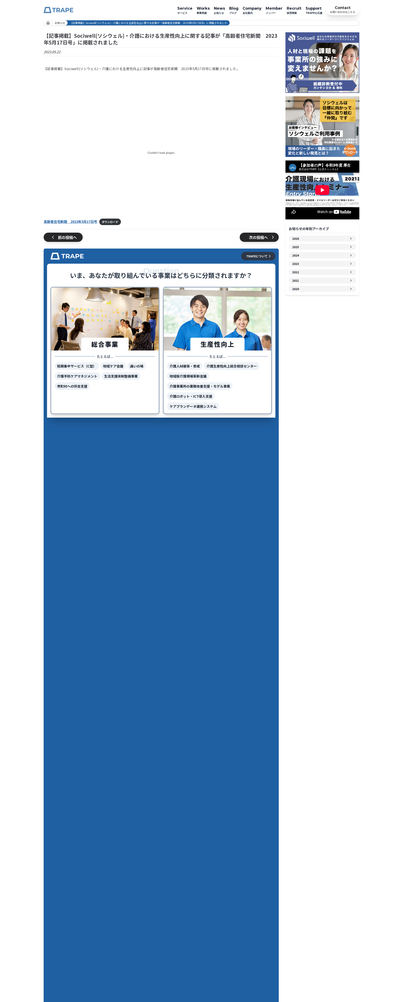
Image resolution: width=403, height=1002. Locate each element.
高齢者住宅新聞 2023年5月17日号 (70, 221)
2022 (295, 272)
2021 (295, 280)
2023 (295, 264)
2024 (295, 255)
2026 (295, 238)
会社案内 (252, 10)
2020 (295, 289)
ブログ (233, 10)
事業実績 (203, 10)
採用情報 (294, 10)
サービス (184, 10)
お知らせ (219, 10)
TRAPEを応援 (314, 10)
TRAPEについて (256, 256)
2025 (295, 247)
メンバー (274, 10)
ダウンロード (110, 222)
